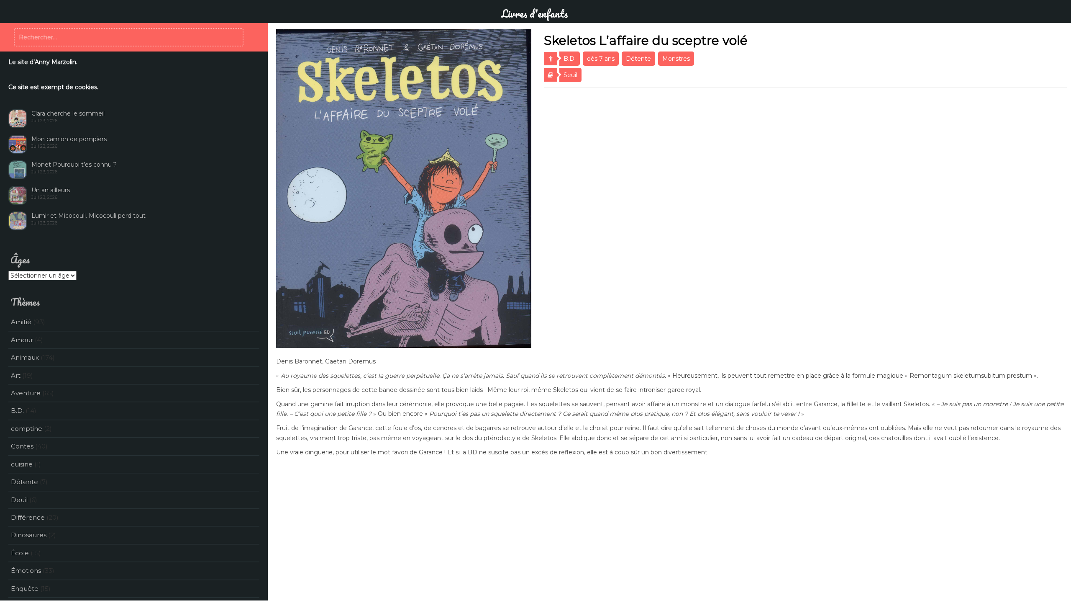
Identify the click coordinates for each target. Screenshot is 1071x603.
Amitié (21, 322)
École (20, 553)
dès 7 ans (601, 58)
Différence (28, 517)
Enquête (24, 589)
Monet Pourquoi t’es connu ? (74, 164)
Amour (22, 340)
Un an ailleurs (50, 190)
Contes (22, 446)
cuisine (22, 464)
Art (15, 375)
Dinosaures (28, 535)
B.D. (570, 58)
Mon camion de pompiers (69, 139)
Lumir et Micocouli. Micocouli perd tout (88, 215)
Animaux (25, 357)
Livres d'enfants (534, 13)
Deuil (19, 500)
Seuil (570, 75)
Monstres (676, 58)
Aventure (26, 393)
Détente (638, 58)
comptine (26, 429)
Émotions (26, 571)
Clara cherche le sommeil (68, 113)
